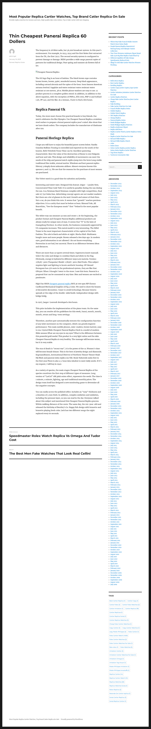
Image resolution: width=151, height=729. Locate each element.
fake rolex (113, 647)
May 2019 (113, 311)
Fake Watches (126, 647)
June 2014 (113, 448)
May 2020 (113, 283)
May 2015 (113, 422)
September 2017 (116, 357)
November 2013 (115, 464)
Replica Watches (116, 682)
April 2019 (114, 313)
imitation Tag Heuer (117, 662)
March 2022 (114, 232)
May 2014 (113, 450)
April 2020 (114, 286)
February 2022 (115, 235)
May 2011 (113, 533)
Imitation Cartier (116, 651)
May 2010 (113, 561)
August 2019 (114, 304)
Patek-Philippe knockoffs (119, 670)
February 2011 (115, 540)
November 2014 (115, 436)
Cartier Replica (132, 608)
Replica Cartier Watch (118, 678)
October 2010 (115, 550)
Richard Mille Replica (117, 139)
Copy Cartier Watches (131, 628)
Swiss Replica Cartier (117, 701)
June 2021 (113, 253)
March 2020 (114, 288)
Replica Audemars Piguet (119, 127)
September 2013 (116, 469)
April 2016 (114, 397)
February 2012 (115, 513)
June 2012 (113, 503)
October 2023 (115, 188)
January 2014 (114, 459)
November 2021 (115, 242)
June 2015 (113, 420)
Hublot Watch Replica (118, 113)
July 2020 (113, 279)
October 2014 (115, 438)
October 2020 (115, 272)
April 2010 (114, 564)
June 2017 (113, 364)
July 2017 (113, 362)
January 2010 (114, 571)
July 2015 (113, 418)
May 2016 (113, 394)
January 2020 (115, 292)
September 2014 (116, 441)
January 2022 (115, 237)
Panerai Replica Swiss (17, 62)
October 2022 (115, 216)
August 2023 (114, 193)
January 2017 (114, 376)
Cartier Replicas (115, 612)
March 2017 (114, 371)
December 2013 (115, 462)
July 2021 (113, 251)
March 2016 (114, 399)
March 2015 (114, 427)
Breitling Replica (116, 85)
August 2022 (114, 221)
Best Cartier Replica (117, 83)
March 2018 (114, 343)
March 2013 (114, 482)
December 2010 (115, 545)
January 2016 (115, 404)
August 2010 (114, 554)
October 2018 (115, 327)
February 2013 (115, 485)
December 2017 (115, 350)
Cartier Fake (114, 605)
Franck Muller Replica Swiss (120, 109)
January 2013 (114, 487)
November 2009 (116, 575)
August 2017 (114, 360)
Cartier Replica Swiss (117, 616)
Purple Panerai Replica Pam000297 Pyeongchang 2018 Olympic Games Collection (122, 48)
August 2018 (114, 332)
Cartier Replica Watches (118, 97)
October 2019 (115, 299)
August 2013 (114, 471)
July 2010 (113, 557)
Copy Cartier (114, 628)
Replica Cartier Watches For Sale (121, 136)
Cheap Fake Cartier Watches (120, 624)
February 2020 (115, 290)
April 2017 (114, 369)
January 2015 (114, 432)
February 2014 (115, 457)
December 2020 (115, 267)
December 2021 (115, 239)
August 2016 (114, 387)
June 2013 (113, 476)
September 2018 (116, 330)
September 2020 (116, 274)
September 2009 (116, 580)
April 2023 (114, 202)
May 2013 (113, 478)
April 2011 (113, 536)
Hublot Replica (115, 111)
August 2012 (114, 499)
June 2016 (113, 392)
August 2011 (114, 527)
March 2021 (114, 260)
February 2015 (115, 429)
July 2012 (113, 501)
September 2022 (116, 218)
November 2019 (115, 297)
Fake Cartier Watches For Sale (120, 106)
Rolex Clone (114, 146)
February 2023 (115, 207)
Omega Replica (115, 118)
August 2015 (114, 415)
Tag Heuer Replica (116, 153)
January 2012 (114, 515)
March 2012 (114, 510)
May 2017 (113, 367)
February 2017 (115, 374)
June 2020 (114, 281)
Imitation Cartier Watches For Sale (122, 655)
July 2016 (113, 390)
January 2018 (114, 348)
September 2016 (116, 385)
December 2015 (115, 406)
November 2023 (115, 186)
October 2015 (115, 411)
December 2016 (115, 378)
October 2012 (115, 494)
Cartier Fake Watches (131, 605)
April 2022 (114, 230)
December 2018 (115, 323)
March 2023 (114, 204)
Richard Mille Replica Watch (120, 141)
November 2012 (115, 492)
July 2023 (113, 195)
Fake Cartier (133, 632)
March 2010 (114, 566)
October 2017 (115, 355)
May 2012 (113, 506)
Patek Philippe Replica (118, 122)
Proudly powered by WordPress (72, 719)
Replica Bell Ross (116, 129)
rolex (112, 143)
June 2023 (113, 197)
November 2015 (115, 408)
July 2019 (113, 306)
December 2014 (115, 434)
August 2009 (114, 582)
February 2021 (115, 262)
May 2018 (113, 339)
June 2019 (113, 309)
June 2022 (114, 225)
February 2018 (115, 346)
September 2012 (116, 496)
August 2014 (114, 443)
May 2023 (113, 200)
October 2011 (114, 522)
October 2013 (114, 466)
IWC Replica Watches (117, 116)
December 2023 (115, 184)
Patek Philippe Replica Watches (121, 125)
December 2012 (115, 489)
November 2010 (115, 547)
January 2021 (114, 265)
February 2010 (115, 568)
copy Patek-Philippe (117, 632)
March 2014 (114, 455)
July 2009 (113, 584)
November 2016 (115, 381)
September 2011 (115, 524)
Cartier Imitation (116, 608)
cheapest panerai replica (60, 284)
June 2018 (113, 337)
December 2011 (115, 517)
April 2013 (113, 480)
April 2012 (114, 508)
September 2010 (116, 552)
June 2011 (113, 531)
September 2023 (116, 191)
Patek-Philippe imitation (119, 666)
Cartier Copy (133, 601)
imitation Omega (116, 659)
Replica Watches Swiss (118, 686)
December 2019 (115, 295)
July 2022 (113, 223)
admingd (12, 56)
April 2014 (114, 452)
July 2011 (113, 529)
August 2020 (114, 276)
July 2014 (113, 445)
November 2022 (116, 214)
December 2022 (115, 211)
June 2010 (113, 559)
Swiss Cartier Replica (117, 697)
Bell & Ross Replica (117, 81)
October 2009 (115, 577)
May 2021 (113, 255)
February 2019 (115, 318)
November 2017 (115, 353)
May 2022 (113, 228)
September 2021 (116, 246)
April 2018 (114, 341)
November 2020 (116, 269)
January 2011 (114, 543)
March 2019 (114, 316)
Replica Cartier (116, 674)
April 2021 (114, 258)
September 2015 (116, 413)
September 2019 (116, 302)
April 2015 (114, 425)
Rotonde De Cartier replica (119, 693)
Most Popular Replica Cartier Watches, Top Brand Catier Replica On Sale (67, 16)
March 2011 (114, 538)
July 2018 (113, 334)
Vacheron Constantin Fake (119, 155)
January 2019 (115, 320)
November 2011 (115, 520)
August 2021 (114, 248)
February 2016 (115, 401)
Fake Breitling (115, 104)
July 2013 (113, 473)
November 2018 (115, 325)
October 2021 (115, 244)
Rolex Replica (115, 689)
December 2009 (116, 573)
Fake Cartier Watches (118, 639)
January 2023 (115, 209)
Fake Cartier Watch (118, 635)
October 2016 (115, 383)
